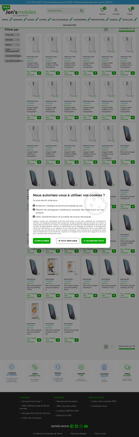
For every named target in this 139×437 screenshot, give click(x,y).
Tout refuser (68, 240)
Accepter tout (95, 240)
